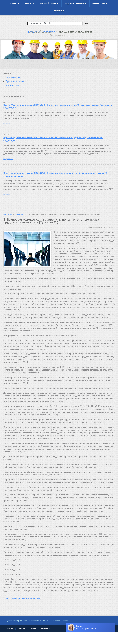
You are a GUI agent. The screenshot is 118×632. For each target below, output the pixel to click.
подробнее (8, 123)
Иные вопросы (100, 4)
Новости (29, 4)
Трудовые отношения (75, 4)
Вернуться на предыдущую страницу (22, 598)
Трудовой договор (49, 4)
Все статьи (7, 214)
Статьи (33, 629)
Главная (14, 4)
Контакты (59, 11)
